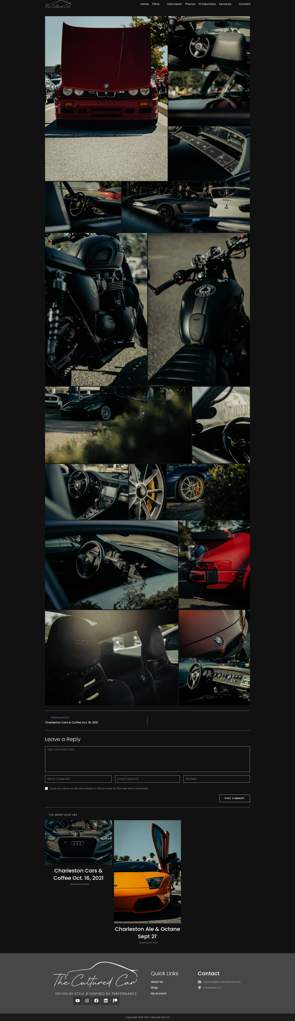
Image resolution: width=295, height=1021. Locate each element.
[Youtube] (77, 1000)
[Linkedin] (105, 1000)
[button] (106, 98)
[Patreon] (115, 1000)
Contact (209, 973)
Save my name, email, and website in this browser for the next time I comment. (99, 788)
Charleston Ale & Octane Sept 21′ (147, 932)
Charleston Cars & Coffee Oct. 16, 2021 (78, 874)
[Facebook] (96, 1000)
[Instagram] (87, 1000)
